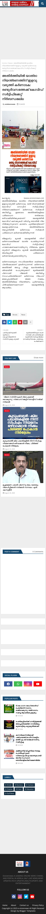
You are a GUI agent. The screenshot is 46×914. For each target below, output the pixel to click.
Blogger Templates (28, 911)
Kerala (15, 315)
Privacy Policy (38, 905)
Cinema (9, 789)
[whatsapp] (18, 684)
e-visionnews (23, 908)
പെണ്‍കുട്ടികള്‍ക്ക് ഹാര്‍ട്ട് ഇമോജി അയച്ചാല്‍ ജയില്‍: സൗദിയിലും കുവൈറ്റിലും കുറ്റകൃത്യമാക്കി (28, 723)
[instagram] (28, 684)
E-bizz (19, 789)
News (10, 63)
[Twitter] (9, 322)
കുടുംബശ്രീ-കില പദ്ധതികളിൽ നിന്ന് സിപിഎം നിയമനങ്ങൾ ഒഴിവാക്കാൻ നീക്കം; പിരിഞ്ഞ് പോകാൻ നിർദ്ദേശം (22, 443)
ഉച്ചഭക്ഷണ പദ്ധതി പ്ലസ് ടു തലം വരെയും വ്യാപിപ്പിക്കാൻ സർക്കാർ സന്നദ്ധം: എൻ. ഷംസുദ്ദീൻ (20, 487)
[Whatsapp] (15, 322)
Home (4, 63)
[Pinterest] (20, 322)
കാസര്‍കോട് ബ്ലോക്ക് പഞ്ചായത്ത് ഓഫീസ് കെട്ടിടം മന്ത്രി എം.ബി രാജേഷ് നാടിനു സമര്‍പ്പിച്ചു (27, 738)
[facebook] (8, 684)
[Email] (25, 322)
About (13, 905)
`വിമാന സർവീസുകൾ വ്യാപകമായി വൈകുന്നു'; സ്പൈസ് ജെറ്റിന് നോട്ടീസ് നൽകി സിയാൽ (23, 399)
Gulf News (10, 793)
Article (9, 785)
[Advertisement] (23, 32)
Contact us (24, 905)
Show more (38, 357)
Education (30, 789)
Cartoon (31, 785)
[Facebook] (4, 322)
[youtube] (37, 684)
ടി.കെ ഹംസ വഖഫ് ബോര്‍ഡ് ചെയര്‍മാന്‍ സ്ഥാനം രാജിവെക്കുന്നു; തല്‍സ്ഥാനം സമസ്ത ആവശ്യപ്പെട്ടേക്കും (27, 709)
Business (19, 785)
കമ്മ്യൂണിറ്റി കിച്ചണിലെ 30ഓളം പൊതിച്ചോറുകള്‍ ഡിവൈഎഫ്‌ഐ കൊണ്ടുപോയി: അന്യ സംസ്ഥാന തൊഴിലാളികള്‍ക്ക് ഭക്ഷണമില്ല (29, 755)
